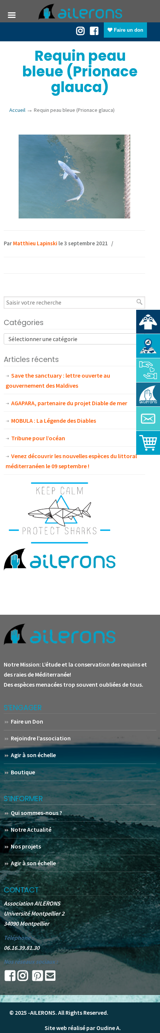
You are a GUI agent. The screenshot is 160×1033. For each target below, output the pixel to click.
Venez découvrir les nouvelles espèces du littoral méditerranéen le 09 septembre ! (71, 461)
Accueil (17, 110)
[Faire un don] (148, 370)
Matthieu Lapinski (35, 243)
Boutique (23, 772)
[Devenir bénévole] (148, 394)
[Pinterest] (37, 978)
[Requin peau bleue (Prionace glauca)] (74, 216)
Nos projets (26, 846)
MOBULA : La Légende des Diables (53, 420)
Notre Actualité (31, 829)
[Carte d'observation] (148, 346)
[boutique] (148, 443)
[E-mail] (50, 978)
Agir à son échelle (33, 755)
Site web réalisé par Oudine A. (83, 1028)
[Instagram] (22, 978)
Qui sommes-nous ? (36, 812)
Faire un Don (27, 721)
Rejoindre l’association (41, 738)
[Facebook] (94, 30)
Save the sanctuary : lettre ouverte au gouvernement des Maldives (58, 380)
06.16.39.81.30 (21, 947)
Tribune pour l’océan (38, 438)
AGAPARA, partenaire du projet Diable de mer (69, 403)
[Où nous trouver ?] (148, 322)
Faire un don (127, 30)
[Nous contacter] (148, 419)
